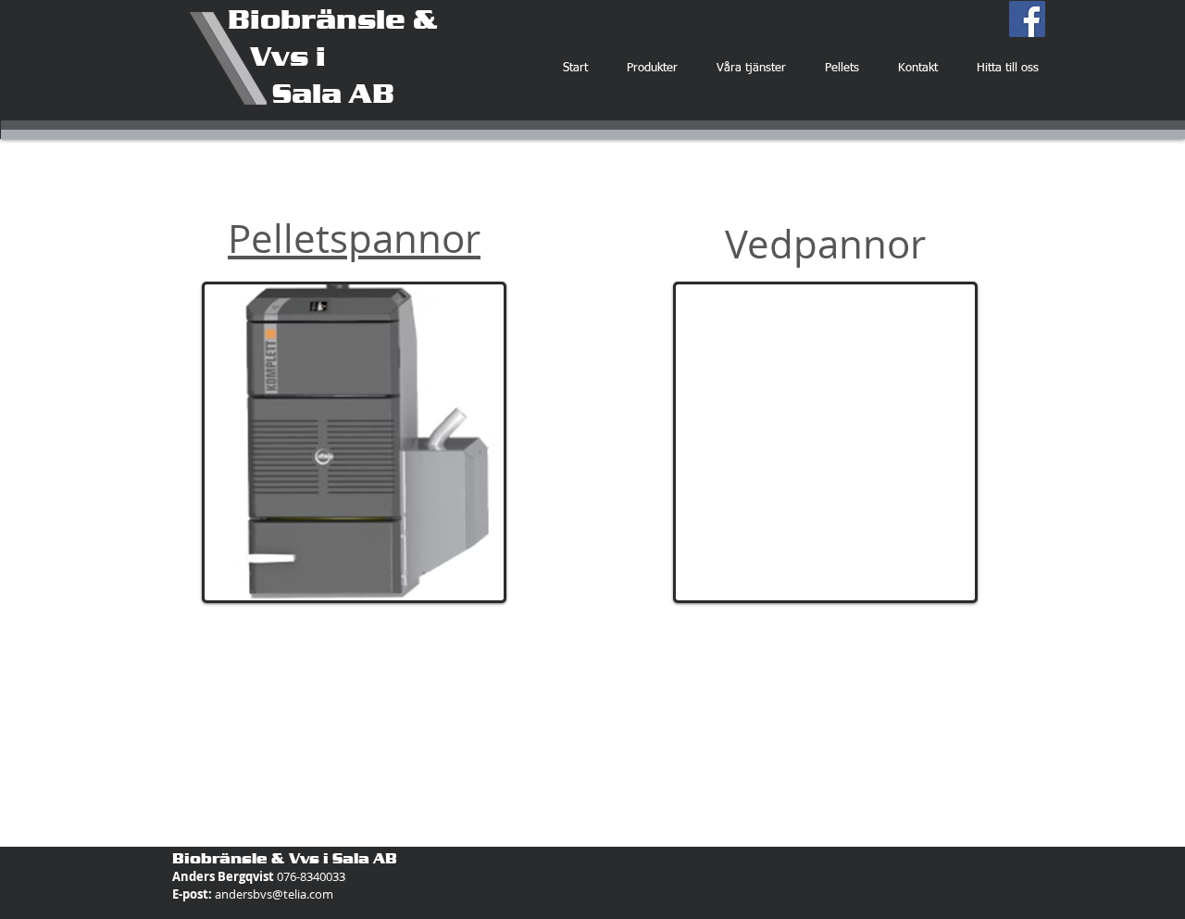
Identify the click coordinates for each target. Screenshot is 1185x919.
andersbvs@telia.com (274, 894)
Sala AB (311, 92)
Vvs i (277, 55)
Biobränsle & (333, 18)
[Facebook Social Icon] (1027, 19)
